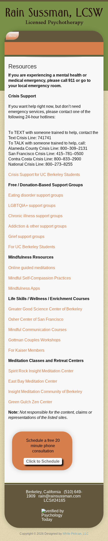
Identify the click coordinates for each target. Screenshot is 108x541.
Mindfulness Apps (24, 288)
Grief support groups (26, 236)
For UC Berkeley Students (31, 247)
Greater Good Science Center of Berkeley (45, 309)
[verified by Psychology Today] (54, 515)
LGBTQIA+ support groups (32, 205)
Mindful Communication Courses (37, 330)
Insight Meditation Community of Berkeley (45, 391)
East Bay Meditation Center (32, 381)
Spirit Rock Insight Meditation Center (40, 371)
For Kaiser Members (26, 350)
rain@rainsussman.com (59, 496)
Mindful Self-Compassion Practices (39, 278)
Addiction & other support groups (37, 226)
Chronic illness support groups (35, 216)
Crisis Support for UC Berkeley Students (44, 174)
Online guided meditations (31, 268)
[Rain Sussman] (54, 16)
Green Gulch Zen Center (30, 402)
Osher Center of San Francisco (35, 319)
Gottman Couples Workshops (34, 340)
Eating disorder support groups (35, 195)
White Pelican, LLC (76, 533)
